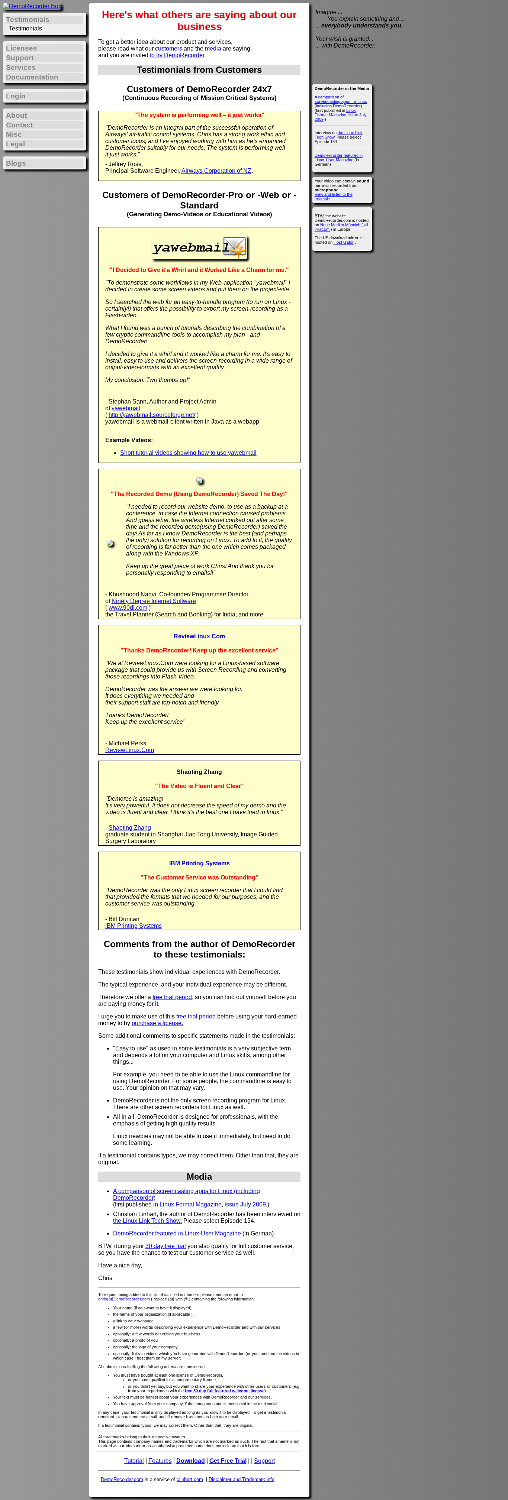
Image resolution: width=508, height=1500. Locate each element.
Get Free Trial (228, 1461)
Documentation (32, 77)
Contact (19, 125)
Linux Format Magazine (191, 1204)
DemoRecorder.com (122, 1479)
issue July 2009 (245, 1204)
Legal (15, 144)
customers (168, 48)
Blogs (16, 163)
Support (264, 1461)
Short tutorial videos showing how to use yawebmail (188, 453)
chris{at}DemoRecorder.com (124, 1299)
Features (160, 1461)
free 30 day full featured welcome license (224, 1391)
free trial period (172, 997)
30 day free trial (165, 1246)
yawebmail (126, 408)
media (213, 48)
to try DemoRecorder (177, 55)
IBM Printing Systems (199, 863)
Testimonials (25, 28)
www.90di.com (128, 608)
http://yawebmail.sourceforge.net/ (152, 415)
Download (190, 1461)
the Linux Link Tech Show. (147, 1221)
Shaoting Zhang (130, 827)
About (16, 115)
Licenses (21, 48)
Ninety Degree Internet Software (154, 601)
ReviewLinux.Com (199, 636)
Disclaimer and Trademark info (241, 1479)
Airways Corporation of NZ (216, 171)
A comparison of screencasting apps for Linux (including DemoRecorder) (341, 101)
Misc (14, 134)
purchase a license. (157, 1023)
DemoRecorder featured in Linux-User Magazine (177, 1233)
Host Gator (344, 242)
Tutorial (134, 1461)
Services (21, 67)
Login (16, 96)
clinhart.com (190, 1479)
